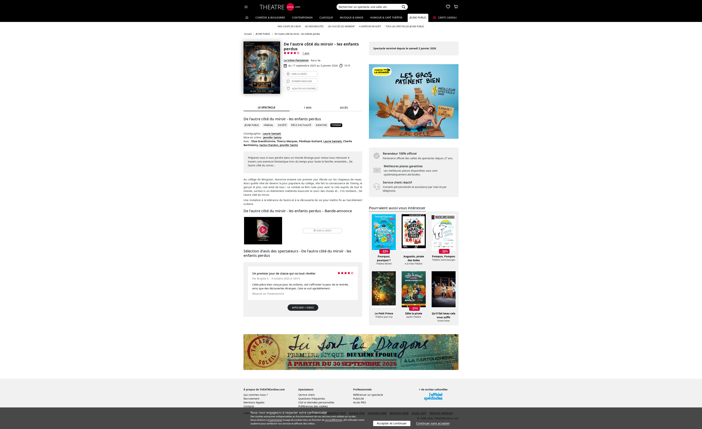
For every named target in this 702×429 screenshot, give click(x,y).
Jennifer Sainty (272, 137)
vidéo (299, 73)
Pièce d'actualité (301, 125)
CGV (300, 402)
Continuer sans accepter (433, 423)
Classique (326, 17)
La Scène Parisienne (296, 60)
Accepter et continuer (392, 423)
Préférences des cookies (313, 406)
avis (302, 81)
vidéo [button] (323, 230)
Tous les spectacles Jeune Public (405, 26)
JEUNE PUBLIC (252, 125)
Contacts (249, 406)
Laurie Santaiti (272, 133)
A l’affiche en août (370, 26)
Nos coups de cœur (289, 26)
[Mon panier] (456, 7)
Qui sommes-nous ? (256, 394)
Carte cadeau (447, 17)
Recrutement (251, 398)
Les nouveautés (314, 26)
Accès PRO (359, 402)
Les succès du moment (341, 26)
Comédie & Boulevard (270, 17)
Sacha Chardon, (269, 145)
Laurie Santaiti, (332, 141)
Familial (268, 125)
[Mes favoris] (448, 7)
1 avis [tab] (308, 107)
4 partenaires (275, 420)
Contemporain (302, 17)
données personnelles (320, 402)
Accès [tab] (344, 107)
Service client (306, 394)
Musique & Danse (351, 17)
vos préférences (333, 420)
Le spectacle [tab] (266, 107)
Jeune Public (418, 17)
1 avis (305, 53)
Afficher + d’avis (303, 307)
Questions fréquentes (311, 398)
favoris (304, 88)
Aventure (321, 125)
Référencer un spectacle (368, 394)
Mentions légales (254, 402)
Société (282, 125)
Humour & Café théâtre (386, 17)
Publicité (358, 398)
